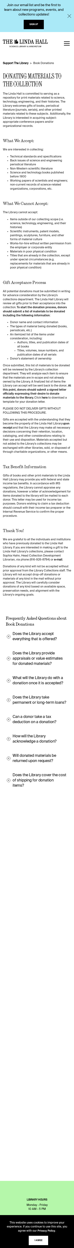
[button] (67, 43)
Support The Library (15, 63)
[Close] (69, 16)
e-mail (58, 559)
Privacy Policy (46, 1231)
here (45, 397)
